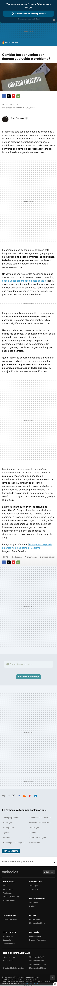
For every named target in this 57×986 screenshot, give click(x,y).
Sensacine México (36, 961)
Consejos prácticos (11, 817)
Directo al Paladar (10, 919)
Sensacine (33, 902)
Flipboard (13, 96)
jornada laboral (48, 557)
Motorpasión (34, 919)
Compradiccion (9, 944)
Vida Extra (33, 889)
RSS (24, 795)
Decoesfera (7, 940)
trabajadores (34, 842)
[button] (19, 118)
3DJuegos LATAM (36, 957)
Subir (47, 872)
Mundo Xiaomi (9, 900)
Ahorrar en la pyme (37, 837)
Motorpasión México (37, 968)
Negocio (6, 837)
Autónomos (34, 832)
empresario (32, 557)
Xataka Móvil (8, 889)
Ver (29, 677)
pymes (6, 832)
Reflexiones (17, 557)
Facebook (4, 96)
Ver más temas (11, 851)
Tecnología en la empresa (14, 842)
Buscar (53, 861)
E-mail (18, 96)
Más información (31, 983)
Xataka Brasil (8, 961)
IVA (16, 42)
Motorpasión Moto (37, 923)
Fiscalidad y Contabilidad (40, 822)
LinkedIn (36, 795)
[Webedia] (10, 873)
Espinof (32, 906)
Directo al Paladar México (13, 968)
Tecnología (34, 827)
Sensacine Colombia (37, 964)
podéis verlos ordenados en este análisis (24, 280)
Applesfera (7, 893)
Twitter (9, 96)
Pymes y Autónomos (37, 940)
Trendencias (8, 936)
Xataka (5, 886)
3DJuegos (33, 886)
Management (8, 827)
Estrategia (7, 822)
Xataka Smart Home (11, 897)
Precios (8, 42)
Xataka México (9, 957)
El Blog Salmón (35, 936)
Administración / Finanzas (40, 817)
